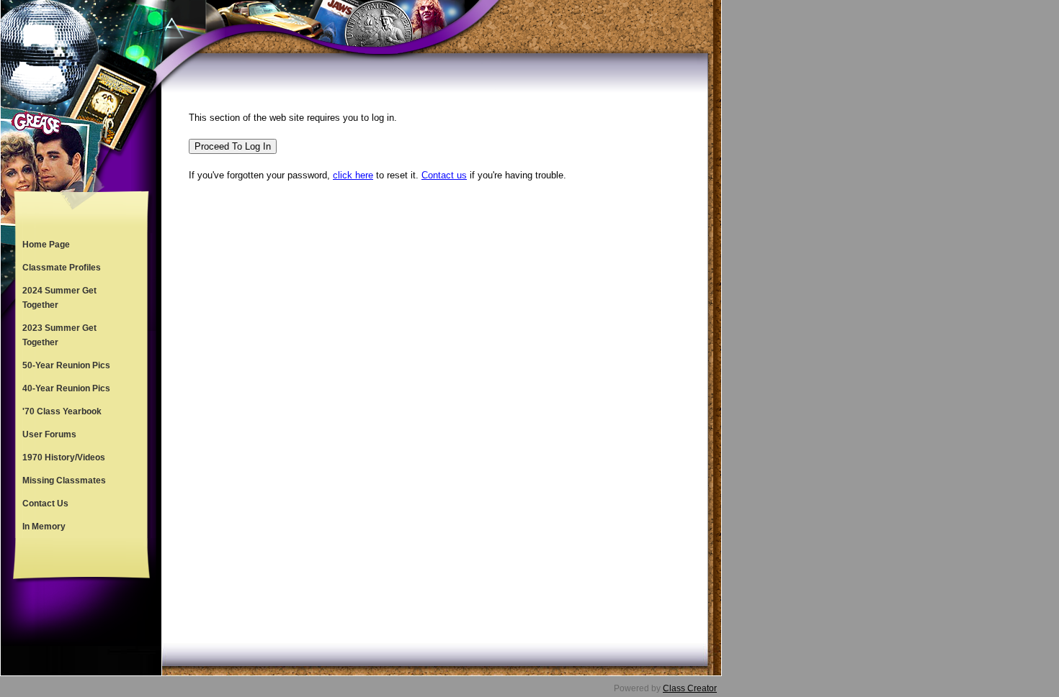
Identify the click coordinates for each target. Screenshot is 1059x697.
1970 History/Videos (63, 457)
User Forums (49, 434)
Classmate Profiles (61, 268)
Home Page (46, 245)
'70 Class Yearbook (62, 411)
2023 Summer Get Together (59, 335)
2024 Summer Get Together (59, 298)
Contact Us (45, 503)
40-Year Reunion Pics (66, 388)
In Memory (44, 526)
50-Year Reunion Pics (66, 365)
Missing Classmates (64, 480)
